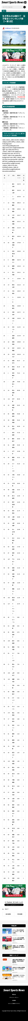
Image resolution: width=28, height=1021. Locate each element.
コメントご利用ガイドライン (14, 1003)
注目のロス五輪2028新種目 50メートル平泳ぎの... (18, 969)
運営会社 (14, 994)
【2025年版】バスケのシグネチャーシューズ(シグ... (18, 976)
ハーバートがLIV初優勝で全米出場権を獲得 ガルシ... (18, 939)
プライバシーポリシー (14, 997)
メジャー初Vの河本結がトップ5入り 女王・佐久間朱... (18, 931)
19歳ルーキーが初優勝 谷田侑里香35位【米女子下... (18, 947)
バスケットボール (11, 11)
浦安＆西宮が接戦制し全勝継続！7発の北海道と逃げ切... (18, 961)
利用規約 (14, 1000)
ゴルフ (4, 11)
